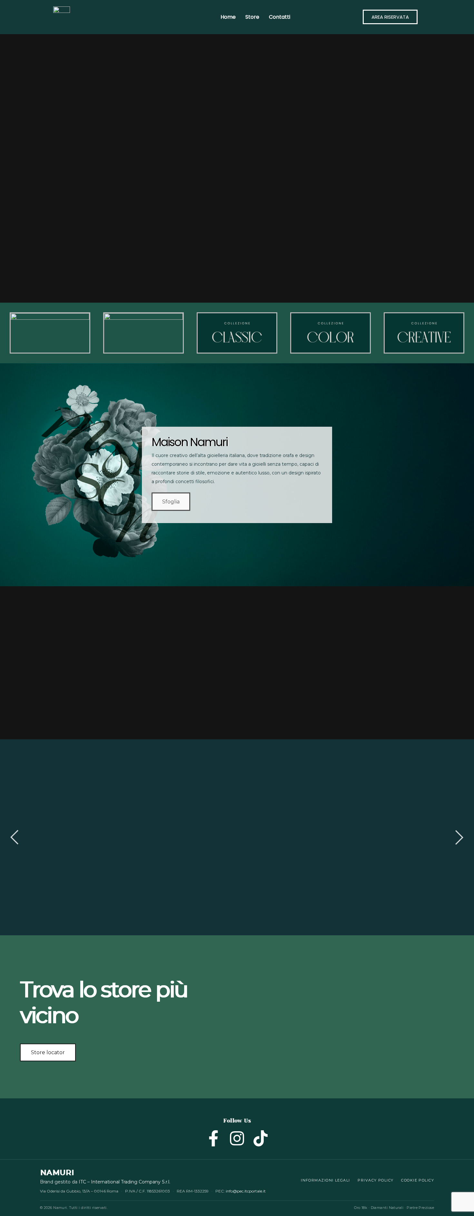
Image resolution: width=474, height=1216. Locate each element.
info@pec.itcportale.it (246, 1191)
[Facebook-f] (213, 1137)
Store (252, 17)
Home (228, 17)
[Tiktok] (260, 1137)
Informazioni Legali (325, 1180)
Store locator (48, 1052)
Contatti (279, 17)
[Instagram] (237, 1137)
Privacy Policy (375, 1180)
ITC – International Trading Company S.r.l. (124, 1182)
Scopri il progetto (178, 865)
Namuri (57, 1172)
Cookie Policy (417, 1180)
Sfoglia (171, 502)
